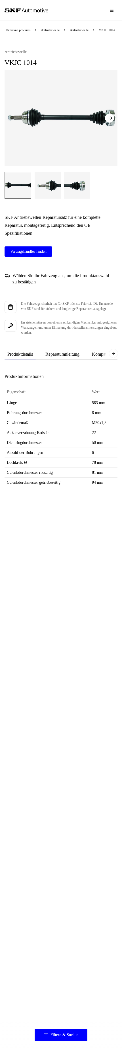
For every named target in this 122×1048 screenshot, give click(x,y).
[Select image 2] (48, 185)
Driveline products (18, 30)
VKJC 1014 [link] (107, 30)
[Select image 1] (18, 185)
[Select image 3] (77, 185)
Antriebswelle (50, 30)
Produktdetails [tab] (20, 354)
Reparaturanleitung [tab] (62, 354)
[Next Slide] (109, 118)
